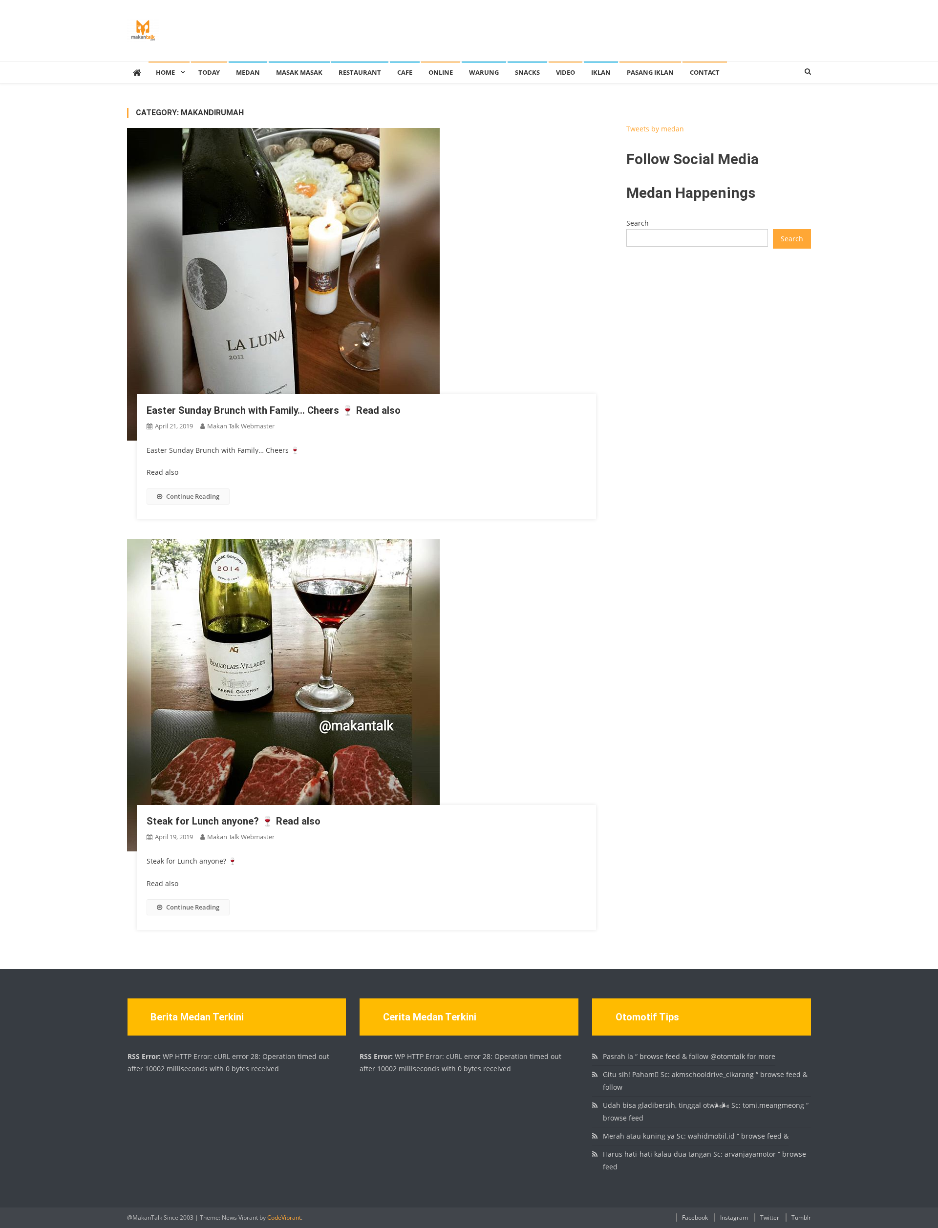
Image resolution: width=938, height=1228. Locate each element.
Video (565, 72)
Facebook (695, 1217)
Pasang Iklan (650, 72)
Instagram (734, 1217)
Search (637, 223)
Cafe (404, 72)
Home (165, 72)
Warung (484, 72)
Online (440, 72)
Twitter (769, 1217)
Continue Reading (192, 496)
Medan (248, 72)
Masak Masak (299, 72)
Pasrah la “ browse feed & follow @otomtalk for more (689, 1056)
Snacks (527, 72)
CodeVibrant (284, 1217)
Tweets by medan (655, 128)
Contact (705, 72)
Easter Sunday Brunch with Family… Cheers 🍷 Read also (274, 410)
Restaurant (360, 72)
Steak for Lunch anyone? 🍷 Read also (233, 821)
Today (209, 72)
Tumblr (801, 1217)
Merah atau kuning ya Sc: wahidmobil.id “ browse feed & (696, 1136)
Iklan (601, 72)
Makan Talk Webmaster (241, 426)
